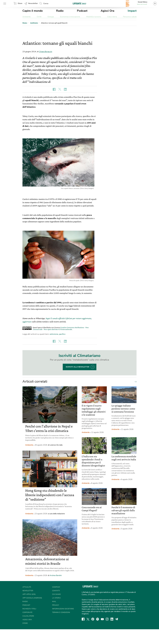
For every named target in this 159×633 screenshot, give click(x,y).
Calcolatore (28, 616)
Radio (60, 11)
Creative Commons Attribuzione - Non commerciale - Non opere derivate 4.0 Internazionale (61, 328)
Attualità (26, 587)
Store (20, 3)
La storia (56, 598)
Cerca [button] (45, 3)
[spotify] (97, 619)
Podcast (82, 11)
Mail (54, 601)
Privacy (55, 605)
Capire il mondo (32, 11)
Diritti (39, 16)
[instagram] (107, 619)
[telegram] (116, 619)
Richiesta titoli (29, 609)
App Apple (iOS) (29, 594)
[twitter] (88, 619)
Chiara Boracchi (45, 51)
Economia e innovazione (70, 16)
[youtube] (102, 619)
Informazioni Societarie (63, 609)
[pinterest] (92, 619)
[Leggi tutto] (135, 381)
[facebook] (83, 619)
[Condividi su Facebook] (54, 89)
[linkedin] (111, 619)
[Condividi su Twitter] (59, 89)
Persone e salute (130, 16)
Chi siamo (56, 594)
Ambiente (26, 16)
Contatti (56, 591)
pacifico (62, 334)
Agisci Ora (107, 11)
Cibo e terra (112, 16)
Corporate (27, 612)
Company (56, 587)
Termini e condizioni (61, 612)
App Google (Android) (32, 598)
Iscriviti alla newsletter (77, 367)
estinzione (54, 334)
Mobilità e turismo (93, 16)
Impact (132, 11)
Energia (51, 16)
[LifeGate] (79, 3)
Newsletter (33, 3)
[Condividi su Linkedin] (65, 89)
